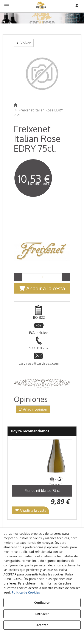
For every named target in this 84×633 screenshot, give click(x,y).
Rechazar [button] (42, 614)
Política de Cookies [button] (26, 592)
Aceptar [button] (42, 625)
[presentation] (19, 476)
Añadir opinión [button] (34, 409)
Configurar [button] (42, 602)
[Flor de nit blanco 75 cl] (42, 462)
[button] (24, 43)
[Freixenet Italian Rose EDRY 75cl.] (42, 73)
